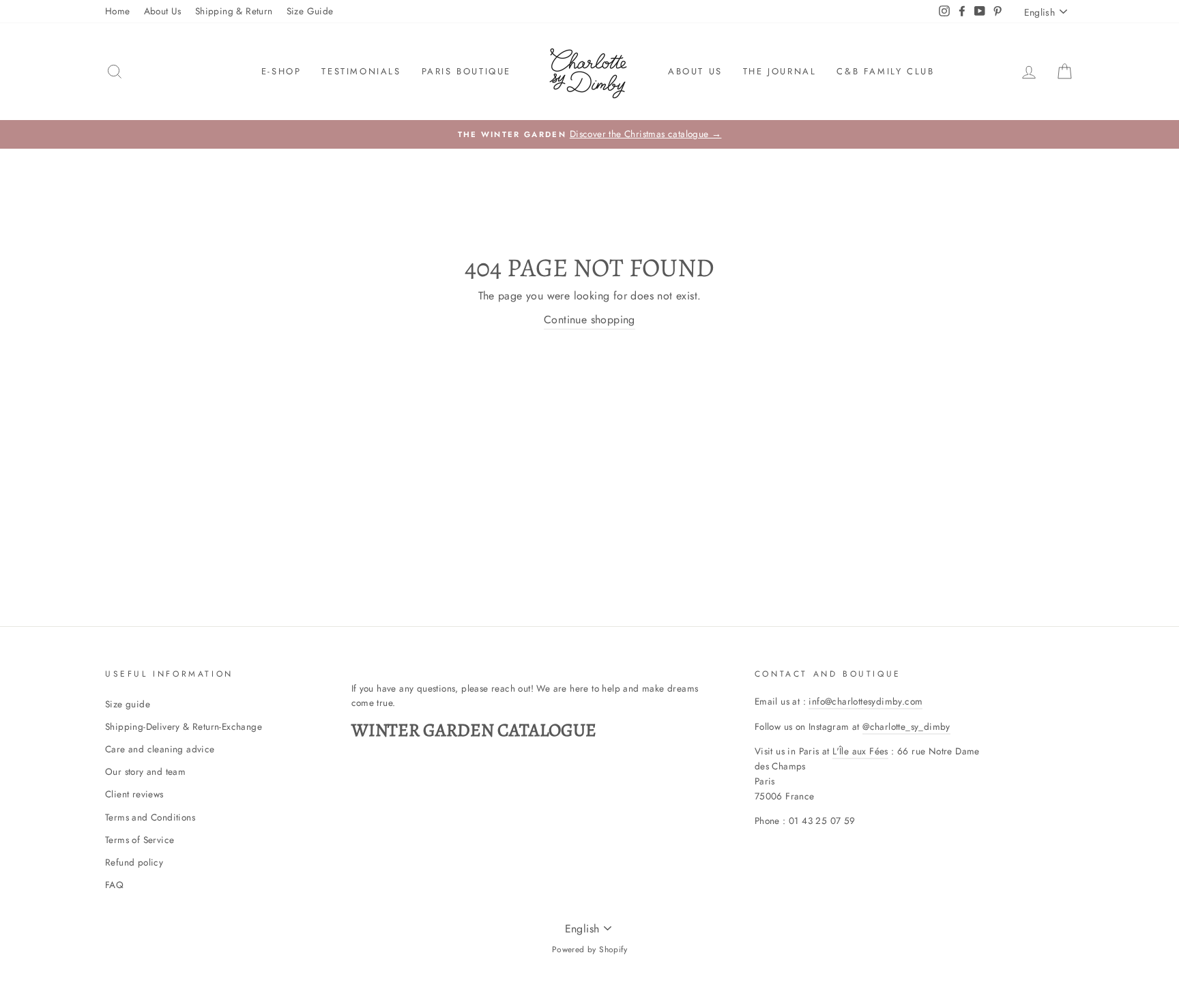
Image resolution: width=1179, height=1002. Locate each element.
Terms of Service (139, 839)
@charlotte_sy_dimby (906, 726)
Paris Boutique (466, 71)
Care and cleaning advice (160, 749)
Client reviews (134, 794)
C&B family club (885, 71)
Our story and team (145, 771)
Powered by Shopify (589, 949)
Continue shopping (589, 319)
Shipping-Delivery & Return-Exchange (183, 726)
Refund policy (134, 862)
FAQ (114, 885)
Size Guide (310, 11)
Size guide (127, 704)
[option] (589, 134)
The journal (780, 71)
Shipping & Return (234, 11)
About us (695, 71)
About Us (162, 11)
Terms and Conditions (150, 817)
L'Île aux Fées (860, 751)
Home (117, 11)
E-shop (281, 71)
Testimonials (361, 71)
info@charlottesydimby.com (865, 701)
